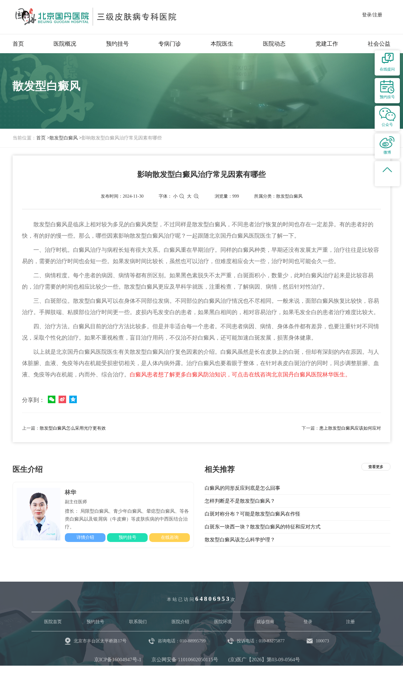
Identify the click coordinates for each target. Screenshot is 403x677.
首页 (18, 44)
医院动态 (274, 44)
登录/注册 (372, 14)
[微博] (62, 399)
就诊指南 (265, 621)
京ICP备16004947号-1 (117, 659)
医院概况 (65, 44)
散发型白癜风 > (65, 137)
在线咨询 (170, 537)
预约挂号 (117, 44)
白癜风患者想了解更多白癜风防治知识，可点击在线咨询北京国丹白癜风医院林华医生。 (240, 374)
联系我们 (138, 621)
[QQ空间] (73, 399)
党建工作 (326, 44)
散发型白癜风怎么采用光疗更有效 (73, 428)
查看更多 (375, 467)
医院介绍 (180, 621)
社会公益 (379, 44)
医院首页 (53, 621)
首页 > (42, 137)
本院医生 (222, 44)
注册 (350, 621)
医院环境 (223, 621)
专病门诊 (169, 44)
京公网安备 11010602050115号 (184, 659)
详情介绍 (85, 537)
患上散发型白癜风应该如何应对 (350, 428)
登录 (308, 621)
